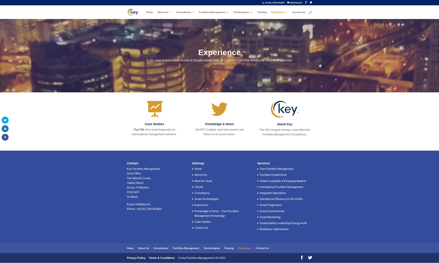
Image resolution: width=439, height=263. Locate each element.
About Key (284, 124)
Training (262, 12)
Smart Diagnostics (271, 205)
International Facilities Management (281, 187)
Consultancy (183, 12)
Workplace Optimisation (274, 229)
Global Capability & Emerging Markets (283, 181)
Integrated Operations (273, 193)
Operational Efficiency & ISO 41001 (281, 199)
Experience (277, 12)
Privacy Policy (136, 257)
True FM (139, 129)
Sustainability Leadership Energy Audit (283, 223)
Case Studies (154, 124)
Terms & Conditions (161, 257)
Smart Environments (272, 211)
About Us (162, 12)
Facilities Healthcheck (273, 174)
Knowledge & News (219, 124)
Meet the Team (203, 181)
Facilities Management (212, 12)
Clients (198, 187)
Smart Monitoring (270, 217)
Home (149, 12)
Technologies (241, 12)
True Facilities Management (276, 168)
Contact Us (298, 12)
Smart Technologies (206, 199)
